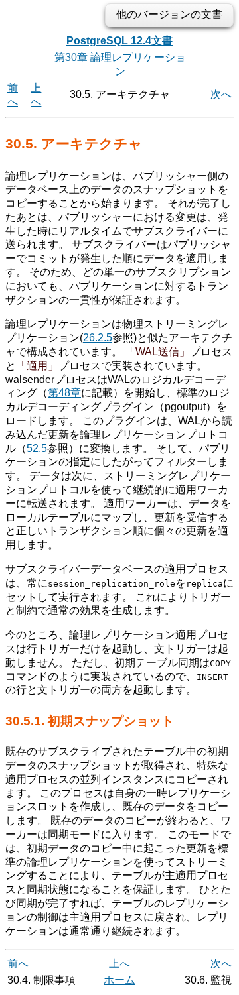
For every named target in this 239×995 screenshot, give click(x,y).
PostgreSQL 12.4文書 (119, 40)
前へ (18, 963)
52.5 (37, 448)
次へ (221, 94)
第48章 (64, 392)
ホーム (119, 980)
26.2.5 (97, 337)
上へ (119, 963)
